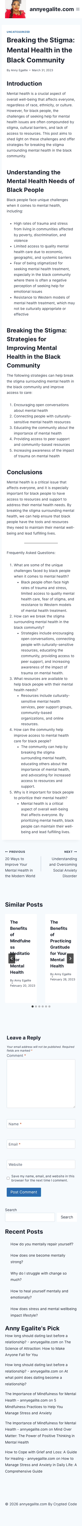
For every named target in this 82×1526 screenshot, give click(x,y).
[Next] (70, 958)
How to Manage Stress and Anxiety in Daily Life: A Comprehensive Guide (41, 1464)
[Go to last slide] (11, 958)
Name (15, 1124)
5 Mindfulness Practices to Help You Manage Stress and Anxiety (34, 1406)
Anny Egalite (19, 70)
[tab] (33, 1006)
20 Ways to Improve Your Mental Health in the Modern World (20, 864)
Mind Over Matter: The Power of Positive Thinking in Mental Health (40, 1435)
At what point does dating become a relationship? (36, 1377)
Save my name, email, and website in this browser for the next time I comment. (42, 1178)
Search (11, 1210)
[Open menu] (78, 9)
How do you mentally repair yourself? (42, 1244)
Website (15, 1164)
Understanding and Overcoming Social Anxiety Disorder (63, 864)
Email (15, 1144)
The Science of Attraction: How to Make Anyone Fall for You (38, 1348)
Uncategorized (18, 31)
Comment (16, 1055)
